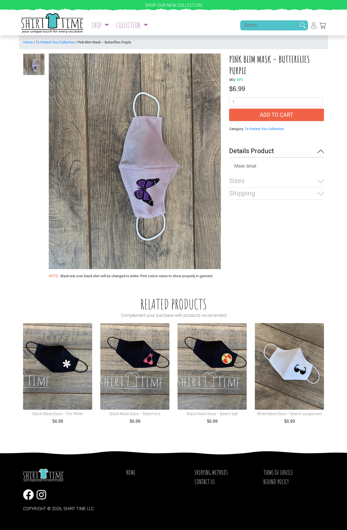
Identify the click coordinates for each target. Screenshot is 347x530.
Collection (129, 25)
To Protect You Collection (55, 42)
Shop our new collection (173, 5)
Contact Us (205, 482)
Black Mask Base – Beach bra (135, 414)
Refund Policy (276, 482)
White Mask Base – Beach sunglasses (289, 414)
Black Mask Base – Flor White (58, 414)
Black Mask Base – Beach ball (212, 414)
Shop (97, 25)
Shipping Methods (211, 472)
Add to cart (276, 115)
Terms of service (278, 472)
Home (28, 42)
